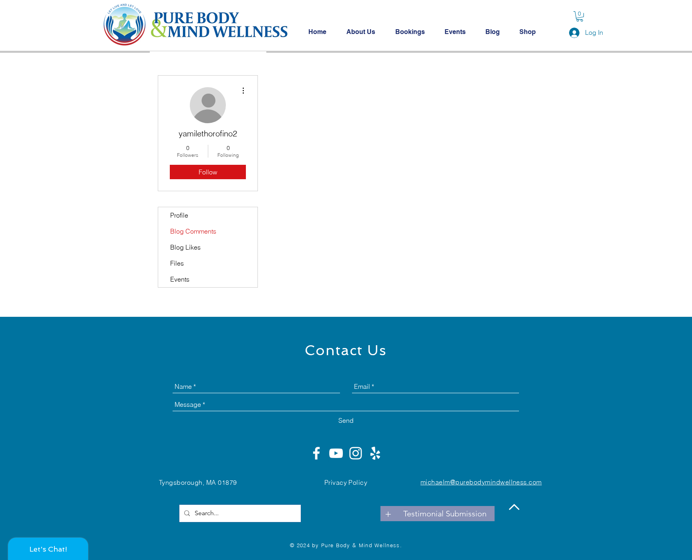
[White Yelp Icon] (375, 453)
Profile (179, 215)
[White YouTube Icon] (336, 453)
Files (177, 263)
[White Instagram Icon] (355, 453)
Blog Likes (185, 247)
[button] (579, 16)
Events (179, 279)
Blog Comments (193, 231)
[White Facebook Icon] (316, 453)
